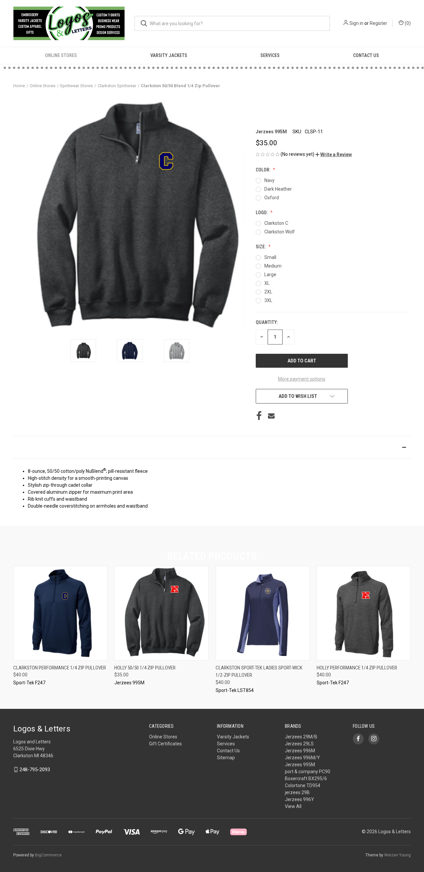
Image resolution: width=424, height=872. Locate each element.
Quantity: (267, 322)
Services (270, 55)
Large (270, 274)
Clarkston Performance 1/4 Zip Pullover (59, 668)
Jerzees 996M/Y (302, 757)
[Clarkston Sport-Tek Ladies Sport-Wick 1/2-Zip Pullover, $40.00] (262, 613)
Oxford (271, 197)
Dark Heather (278, 189)
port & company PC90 (307, 771)
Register (378, 23)
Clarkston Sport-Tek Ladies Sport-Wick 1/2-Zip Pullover (259, 671)
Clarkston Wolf (279, 231)
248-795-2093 (35, 770)
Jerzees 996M (300, 750)
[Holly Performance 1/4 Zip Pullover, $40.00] (363, 613)
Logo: (262, 212)
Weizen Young (397, 855)
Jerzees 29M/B (301, 736)
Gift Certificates (165, 743)
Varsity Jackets (168, 55)
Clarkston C (276, 223)
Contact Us (366, 55)
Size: (261, 246)
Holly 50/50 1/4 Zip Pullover (145, 668)
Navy (269, 180)
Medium (273, 266)
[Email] (271, 415)
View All (293, 806)
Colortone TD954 (302, 785)
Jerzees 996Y (299, 799)
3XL (268, 300)
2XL (268, 291)
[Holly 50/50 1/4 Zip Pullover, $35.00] (161, 613)
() (407, 23)
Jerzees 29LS (299, 743)
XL (267, 283)
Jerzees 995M (300, 764)
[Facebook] (259, 415)
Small (270, 257)
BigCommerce (48, 855)
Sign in (356, 23)
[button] (333, 154)
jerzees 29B (297, 792)
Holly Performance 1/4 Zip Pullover (357, 668)
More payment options (301, 379)
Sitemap (226, 757)
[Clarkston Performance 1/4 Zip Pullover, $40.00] (60, 613)
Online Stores (61, 55)
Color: (263, 169)
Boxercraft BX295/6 (306, 778)
